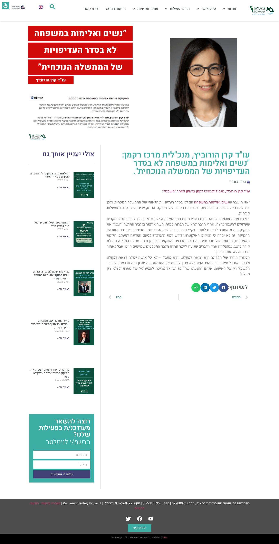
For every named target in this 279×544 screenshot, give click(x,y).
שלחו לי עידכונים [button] (61, 474)
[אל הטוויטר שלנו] (128, 519)
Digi (165, 537)
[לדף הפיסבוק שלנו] (139, 519)
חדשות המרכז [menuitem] (116, 8)
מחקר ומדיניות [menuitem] (147, 8)
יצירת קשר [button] (139, 527)
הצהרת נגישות (50, 503)
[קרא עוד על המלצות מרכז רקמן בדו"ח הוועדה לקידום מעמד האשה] (84, 193)
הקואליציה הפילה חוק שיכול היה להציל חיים (52, 224)
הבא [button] (119, 297)
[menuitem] (41, 7)
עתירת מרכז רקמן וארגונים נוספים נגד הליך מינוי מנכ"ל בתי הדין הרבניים (50, 324)
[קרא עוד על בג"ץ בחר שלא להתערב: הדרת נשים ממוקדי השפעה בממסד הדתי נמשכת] (84, 291)
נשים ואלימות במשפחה (211, 202)
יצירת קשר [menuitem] (91, 8)
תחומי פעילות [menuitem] (180, 8)
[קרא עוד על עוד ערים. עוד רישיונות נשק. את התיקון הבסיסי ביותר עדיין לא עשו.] (84, 389)
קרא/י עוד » (63, 187)
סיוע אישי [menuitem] (209, 8)
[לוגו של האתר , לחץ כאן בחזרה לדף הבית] (261, 10)
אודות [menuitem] (232, 8)
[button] (223, 287)
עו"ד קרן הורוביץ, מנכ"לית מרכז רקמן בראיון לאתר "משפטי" (206, 191)
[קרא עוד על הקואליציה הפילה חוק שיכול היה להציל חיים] (84, 242)
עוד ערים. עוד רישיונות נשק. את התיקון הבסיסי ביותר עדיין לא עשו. (50, 373)
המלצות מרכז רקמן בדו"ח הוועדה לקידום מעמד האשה (49, 175)
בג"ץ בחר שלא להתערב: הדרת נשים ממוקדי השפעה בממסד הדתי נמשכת (51, 275)
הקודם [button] (236, 297)
